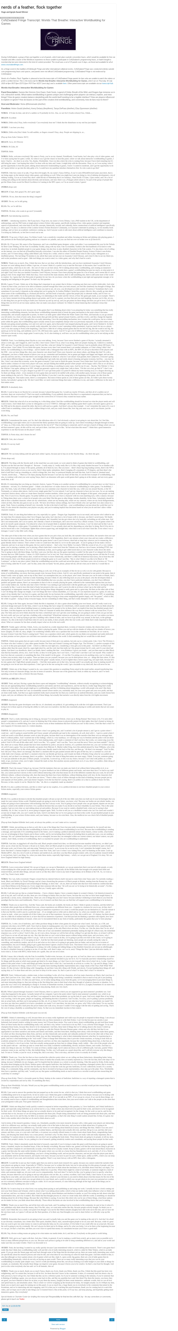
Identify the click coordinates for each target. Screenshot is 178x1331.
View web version (58, 1324)
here (64, 83)
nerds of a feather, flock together (31, 7)
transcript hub (107, 83)
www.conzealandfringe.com (12, 65)
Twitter (21, 1299)
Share (5, 1310)
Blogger (63, 1329)
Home (58, 1320)
